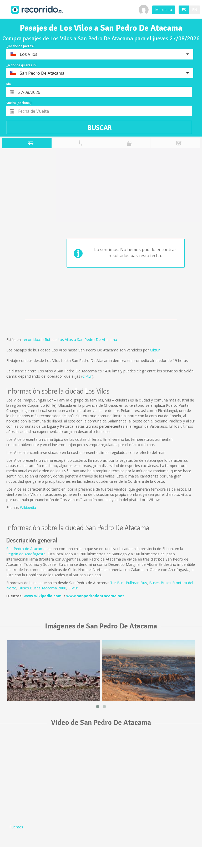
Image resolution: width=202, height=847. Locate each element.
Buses (155, 582)
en (194, 9)
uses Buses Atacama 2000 (43, 587)
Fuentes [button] (16, 826)
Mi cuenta (163, 9)
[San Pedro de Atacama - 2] (53, 670)
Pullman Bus (136, 582)
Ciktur (155, 350)
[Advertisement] (23, 235)
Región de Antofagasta (26, 553)
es (184, 9)
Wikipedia (28, 507)
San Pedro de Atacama (26, 548)
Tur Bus (117, 582)
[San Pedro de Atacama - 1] (148, 670)
